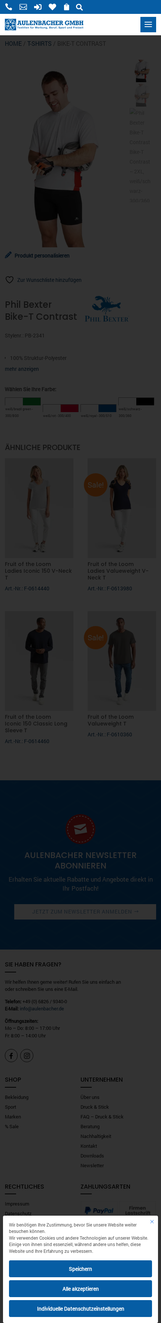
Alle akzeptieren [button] (81, 1288)
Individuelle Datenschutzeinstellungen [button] (80, 1308)
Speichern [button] (80, 1268)
